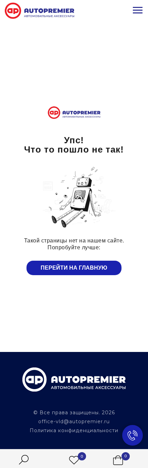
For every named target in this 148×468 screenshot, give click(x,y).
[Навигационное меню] (137, 10)
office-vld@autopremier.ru (74, 421)
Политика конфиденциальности (74, 430)
